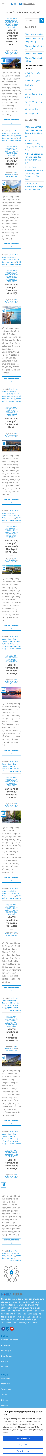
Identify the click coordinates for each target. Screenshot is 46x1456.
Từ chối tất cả (23, 1451)
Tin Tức (28, 89)
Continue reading (11, 121)
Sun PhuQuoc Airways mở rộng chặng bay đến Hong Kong (34, 145)
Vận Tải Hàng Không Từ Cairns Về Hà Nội (11, 921)
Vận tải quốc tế (12, 26)
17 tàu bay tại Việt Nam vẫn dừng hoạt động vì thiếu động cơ (33, 131)
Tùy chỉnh (23, 1445)
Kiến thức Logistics (33, 80)
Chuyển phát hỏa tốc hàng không (34, 47)
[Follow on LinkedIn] (8, 1329)
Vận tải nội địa (31, 109)
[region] (23, 1432)
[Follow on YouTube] (12, 1329)
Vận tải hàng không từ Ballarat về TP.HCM (11, 793)
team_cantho (11, 54)
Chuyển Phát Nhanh (11, 147)
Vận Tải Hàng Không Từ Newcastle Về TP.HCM (11, 1035)
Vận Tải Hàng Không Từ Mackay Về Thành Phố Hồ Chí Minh (11, 37)
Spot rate (29, 85)
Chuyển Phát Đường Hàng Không (11, 528)
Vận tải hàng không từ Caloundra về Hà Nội (11, 289)
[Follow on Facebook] (3, 1329)
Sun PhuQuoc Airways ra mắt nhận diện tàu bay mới (34, 186)
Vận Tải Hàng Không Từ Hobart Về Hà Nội (11, 669)
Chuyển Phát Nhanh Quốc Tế (11, 19)
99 (9, 1280)
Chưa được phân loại (34, 34)
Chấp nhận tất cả (23, 1438)
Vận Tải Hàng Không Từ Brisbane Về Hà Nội (11, 1164)
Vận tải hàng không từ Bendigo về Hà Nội (11, 162)
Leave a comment (15, 140)
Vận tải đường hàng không (11, 22)
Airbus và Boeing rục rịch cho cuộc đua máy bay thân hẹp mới (34, 158)
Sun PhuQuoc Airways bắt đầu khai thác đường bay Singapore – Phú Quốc (34, 173)
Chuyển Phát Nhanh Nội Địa (33, 59)
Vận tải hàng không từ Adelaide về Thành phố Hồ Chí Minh (11, 546)
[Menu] (3, 4)
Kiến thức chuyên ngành (32, 74)
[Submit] (42, 20)
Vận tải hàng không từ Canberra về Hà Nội (11, 423)
